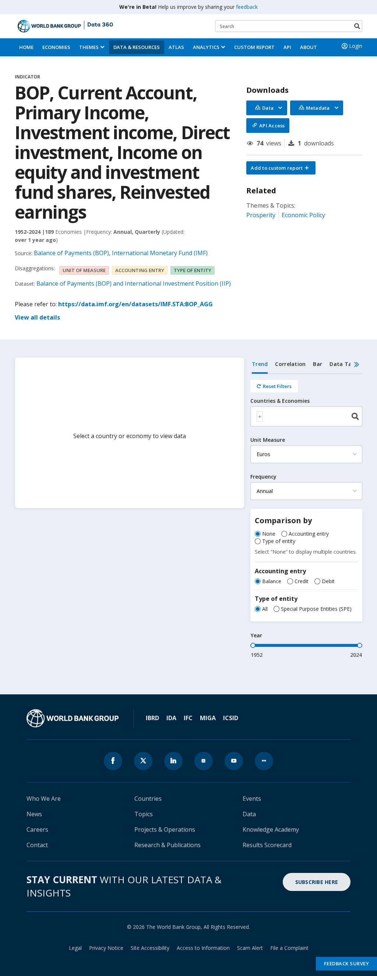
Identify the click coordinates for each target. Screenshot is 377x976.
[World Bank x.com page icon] (143, 761)
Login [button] (355, 45)
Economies (56, 47)
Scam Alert (250, 947)
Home (26, 47)
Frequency (263, 476)
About (308, 47)
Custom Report (254, 47)
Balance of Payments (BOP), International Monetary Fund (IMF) (121, 253)
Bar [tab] (317, 363)
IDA (171, 718)
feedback (247, 6)
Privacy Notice (106, 947)
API (287, 47)
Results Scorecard (267, 845)
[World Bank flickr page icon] (264, 761)
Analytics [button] (206, 47)
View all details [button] (37, 317)
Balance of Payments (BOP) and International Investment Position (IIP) (133, 283)
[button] (281, 168)
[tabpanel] (306, 516)
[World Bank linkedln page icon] (173, 761)
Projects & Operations (164, 829)
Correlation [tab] (290, 363)
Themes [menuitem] (89, 47)
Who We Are (44, 798)
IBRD (152, 718)
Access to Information (203, 947)
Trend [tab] (260, 363)
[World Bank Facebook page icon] (113, 761)
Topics (143, 814)
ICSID (230, 718)
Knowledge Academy (271, 829)
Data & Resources (136, 47)
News (34, 814)
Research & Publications (167, 845)
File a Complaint (289, 947)
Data (249, 814)
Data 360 (100, 25)
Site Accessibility (150, 947)
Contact (37, 845)
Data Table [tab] (345, 363)
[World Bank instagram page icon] (203, 761)
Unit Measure (267, 440)
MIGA (208, 718)
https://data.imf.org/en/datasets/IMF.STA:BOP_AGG (135, 304)
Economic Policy (303, 215)
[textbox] (260, 416)
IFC (188, 718)
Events (252, 798)
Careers (37, 829)
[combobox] (306, 416)
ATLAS (176, 47)
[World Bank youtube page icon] (233, 761)
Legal (75, 947)
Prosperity (260, 215)
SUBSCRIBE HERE (316, 881)
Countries (148, 798)
